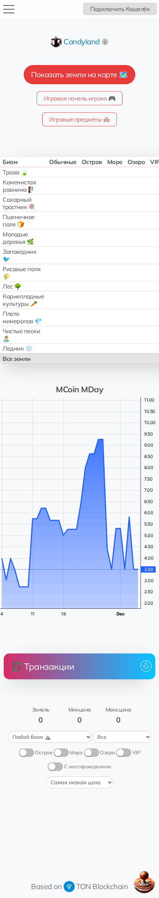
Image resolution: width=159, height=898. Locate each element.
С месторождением (87, 766)
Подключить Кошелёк (120, 9)
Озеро (107, 752)
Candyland (82, 41)
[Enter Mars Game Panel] (144, 882)
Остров (43, 752)
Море (76, 752)
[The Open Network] (69, 886)
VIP (136, 752)
